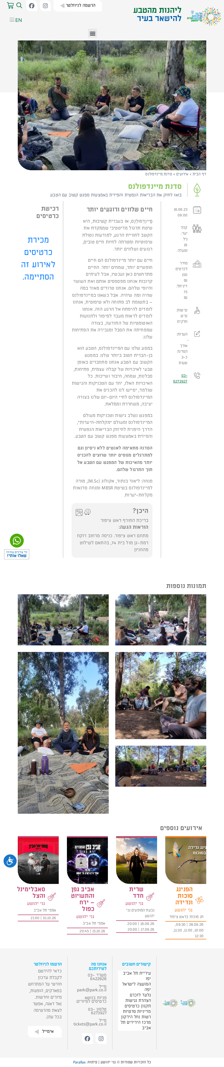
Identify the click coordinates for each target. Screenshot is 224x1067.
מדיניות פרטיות (137, 1011)
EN (18, 20)
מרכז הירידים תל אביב (135, 1025)
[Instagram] (45, 5)
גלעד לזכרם (140, 995)
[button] (18, 5)
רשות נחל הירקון (136, 1017)
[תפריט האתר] (10, 20)
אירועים (182, 174)
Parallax (79, 1062)
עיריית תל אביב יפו (137, 976)
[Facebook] (31, 5)
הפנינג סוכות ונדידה (184, 896)
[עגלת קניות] (10, 5)
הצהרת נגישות (138, 1001)
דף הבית (199, 174)
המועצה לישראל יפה (136, 987)
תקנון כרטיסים (138, 1006)
